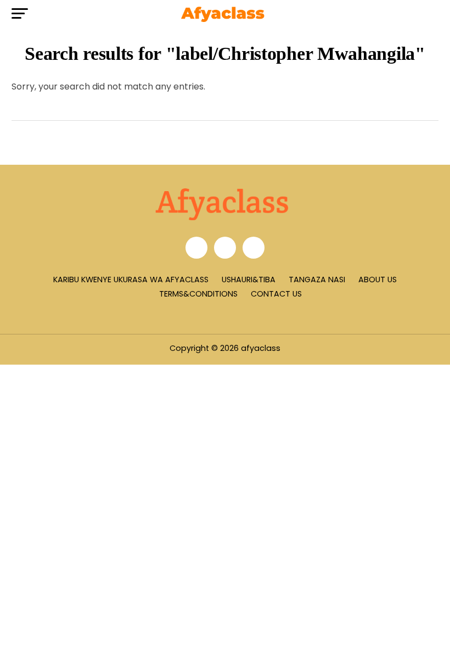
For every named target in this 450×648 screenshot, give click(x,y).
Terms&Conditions (198, 293)
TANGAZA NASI (317, 279)
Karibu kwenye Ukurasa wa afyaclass (131, 279)
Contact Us (276, 293)
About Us (377, 279)
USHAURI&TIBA (248, 279)
